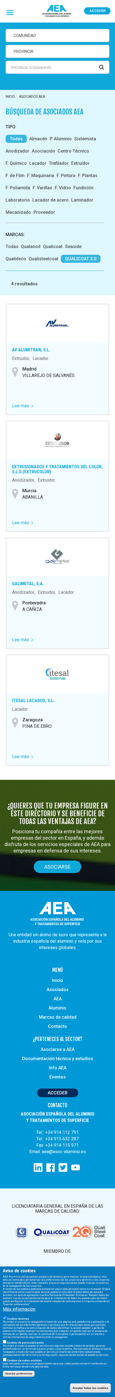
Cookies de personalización (25, 1342)
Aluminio (57, 1008)
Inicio (10, 97)
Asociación (43, 151)
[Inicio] (57, 11)
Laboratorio (18, 200)
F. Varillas (42, 187)
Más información (19, 1309)
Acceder (97, 11)
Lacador (37, 163)
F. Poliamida (18, 187)
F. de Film (15, 175)
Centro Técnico (73, 151)
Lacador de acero (50, 200)
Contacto (57, 1026)
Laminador (82, 200)
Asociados (58, 989)
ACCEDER (58, 1092)
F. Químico (16, 163)
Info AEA (57, 1067)
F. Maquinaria (40, 175)
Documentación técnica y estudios (57, 1058)
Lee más (22, 405)
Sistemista (85, 138)
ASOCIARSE (57, 867)
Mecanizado (18, 212)
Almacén (38, 138)
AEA (58, 998)
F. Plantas (87, 175)
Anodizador (17, 151)
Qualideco (16, 258)
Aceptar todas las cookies (90, 1387)
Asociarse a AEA (58, 1049)
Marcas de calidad (57, 1017)
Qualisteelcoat (43, 258)
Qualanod (30, 246)
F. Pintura (66, 175)
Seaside (73, 246)
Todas (16, 138)
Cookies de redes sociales (24, 1360)
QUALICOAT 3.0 (80, 258)
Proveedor (44, 212)
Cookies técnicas (18, 1318)
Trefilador (59, 163)
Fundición (83, 187)
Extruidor (80, 163)
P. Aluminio (61, 138)
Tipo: (11, 126)
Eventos (57, 1077)
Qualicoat (53, 246)
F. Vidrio (63, 187)
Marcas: (15, 234)
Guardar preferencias (18, 1373)
